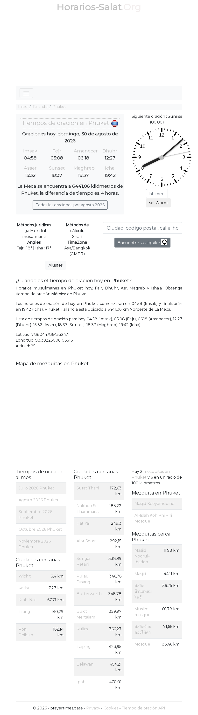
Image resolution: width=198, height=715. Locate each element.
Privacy (93, 708)
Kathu (25, 588)
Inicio (23, 106)
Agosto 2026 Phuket (39, 500)
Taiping (84, 646)
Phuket (59, 106)
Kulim (82, 629)
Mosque (142, 644)
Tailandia (40, 106)
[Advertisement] (99, 50)
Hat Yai (83, 523)
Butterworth (89, 593)
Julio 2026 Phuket (36, 488)
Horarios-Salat (89, 7)
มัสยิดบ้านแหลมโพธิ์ (143, 591)
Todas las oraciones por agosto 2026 (70, 205)
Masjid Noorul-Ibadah (142, 556)
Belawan (85, 664)
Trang (24, 611)
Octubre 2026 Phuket (40, 529)
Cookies (111, 708)
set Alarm (158, 202)
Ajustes (56, 265)
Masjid (140, 573)
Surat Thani (88, 488)
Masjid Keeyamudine (154, 503)
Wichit (25, 576)
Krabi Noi (27, 600)
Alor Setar (86, 541)
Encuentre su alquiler (139, 243)
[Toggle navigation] (26, 93)
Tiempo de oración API (143, 708)
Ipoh (81, 682)
